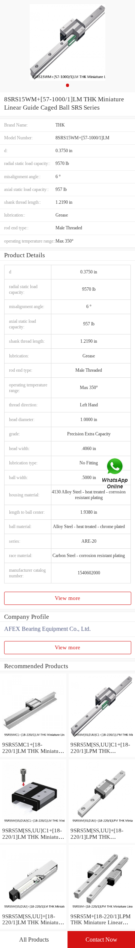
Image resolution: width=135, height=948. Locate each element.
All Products (34, 939)
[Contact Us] (115, 474)
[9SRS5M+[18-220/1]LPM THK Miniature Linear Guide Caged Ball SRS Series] (102, 910)
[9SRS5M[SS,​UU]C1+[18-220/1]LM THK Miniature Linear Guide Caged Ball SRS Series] (33, 824)
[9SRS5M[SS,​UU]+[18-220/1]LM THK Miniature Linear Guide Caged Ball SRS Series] (33, 910)
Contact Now (101, 939)
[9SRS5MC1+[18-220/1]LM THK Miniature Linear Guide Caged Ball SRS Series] (33, 738)
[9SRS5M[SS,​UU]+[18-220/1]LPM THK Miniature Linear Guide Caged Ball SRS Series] (102, 824)
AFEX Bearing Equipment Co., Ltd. (47, 629)
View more (67, 598)
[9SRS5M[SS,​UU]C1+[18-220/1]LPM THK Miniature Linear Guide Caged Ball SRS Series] (102, 738)
